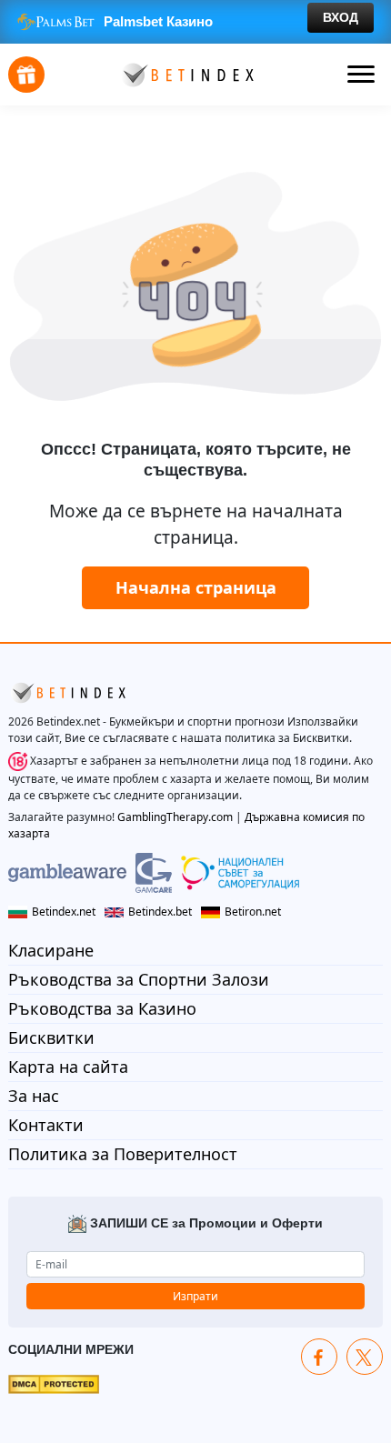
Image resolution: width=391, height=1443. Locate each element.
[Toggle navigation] (361, 74)
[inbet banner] (195, 22)
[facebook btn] (319, 1356)
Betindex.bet (160, 911)
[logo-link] (186, 73)
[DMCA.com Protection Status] (53, 1383)
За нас (33, 1096)
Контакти (46, 1125)
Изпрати (195, 1296)
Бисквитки (51, 1037)
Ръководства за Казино (102, 1008)
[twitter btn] (364, 1356)
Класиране (51, 950)
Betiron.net (253, 911)
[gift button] (26, 74)
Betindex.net (63, 911)
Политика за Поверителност (122, 1154)
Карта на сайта (68, 1066)
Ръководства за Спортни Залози (138, 979)
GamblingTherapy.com (175, 817)
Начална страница (195, 587)
